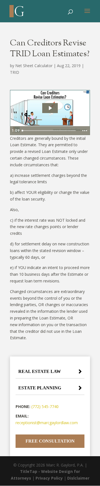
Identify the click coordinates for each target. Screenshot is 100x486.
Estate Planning (39, 387)
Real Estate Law (39, 371)
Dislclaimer (78, 478)
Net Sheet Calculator (33, 65)
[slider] (49, 130)
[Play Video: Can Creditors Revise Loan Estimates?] (50, 108)
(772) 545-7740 (45, 406)
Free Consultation (50, 441)
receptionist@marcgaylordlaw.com (47, 422)
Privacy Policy (49, 478)
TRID (14, 72)
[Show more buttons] (84, 130)
